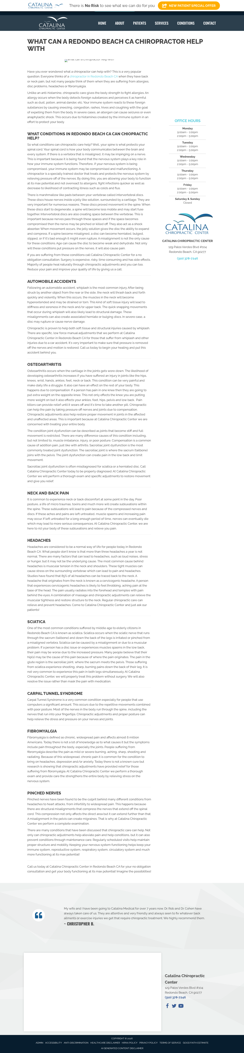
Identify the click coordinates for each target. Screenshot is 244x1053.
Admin (39, 1042)
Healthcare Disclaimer (105, 1042)
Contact (209, 23)
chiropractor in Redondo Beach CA (93, 76)
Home (102, 23)
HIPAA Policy (129, 1042)
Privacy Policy (148, 1042)
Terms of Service (170, 1042)
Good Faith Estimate (195, 1042)
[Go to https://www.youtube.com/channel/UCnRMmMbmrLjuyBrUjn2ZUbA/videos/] (180, 1006)
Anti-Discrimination (76, 1042)
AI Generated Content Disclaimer (122, 1048)
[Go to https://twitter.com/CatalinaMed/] (174, 1006)
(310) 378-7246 (187, 258)
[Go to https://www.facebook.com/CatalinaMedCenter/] (167, 1006)
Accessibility (53, 1042)
